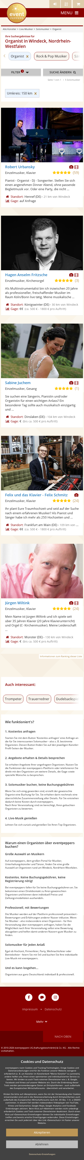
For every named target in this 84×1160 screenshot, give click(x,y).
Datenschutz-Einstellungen (42, 1154)
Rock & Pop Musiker (51, 56)
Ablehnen (42, 1144)
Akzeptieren (42, 1132)
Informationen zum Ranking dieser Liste (61, 656)
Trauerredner (38, 699)
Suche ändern (61, 72)
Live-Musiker (26, 29)
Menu (67, 12)
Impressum (30, 1009)
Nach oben (63, 1036)
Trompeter (13, 699)
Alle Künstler (9, 29)
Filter (17, 72)
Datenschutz (53, 1009)
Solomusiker (42, 29)
